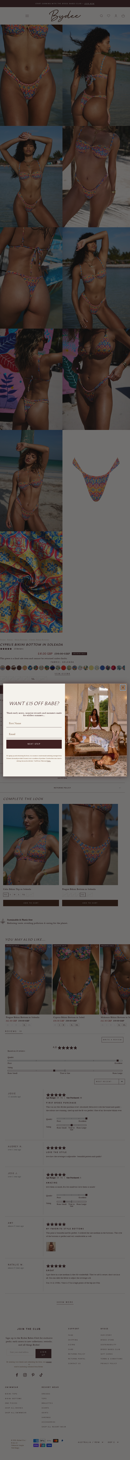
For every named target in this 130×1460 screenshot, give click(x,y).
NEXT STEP (34, 744)
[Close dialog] (123, 687)
